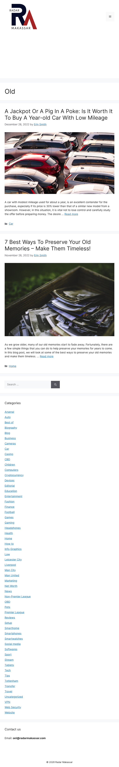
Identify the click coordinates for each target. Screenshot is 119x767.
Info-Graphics (13, 549)
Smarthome (12, 628)
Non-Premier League (18, 596)
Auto (8, 417)
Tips (7, 675)
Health (9, 533)
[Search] (55, 384)
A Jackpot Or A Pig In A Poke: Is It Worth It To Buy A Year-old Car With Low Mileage (59, 114)
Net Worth (11, 586)
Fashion (9, 501)
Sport (8, 654)
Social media (13, 644)
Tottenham (11, 680)
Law (7, 554)
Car (11, 223)
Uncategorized (14, 696)
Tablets (9, 665)
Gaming (9, 522)
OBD (7, 601)
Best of (9, 422)
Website (10, 712)
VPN (7, 702)
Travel (8, 691)
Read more (71, 214)
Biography (11, 427)
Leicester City (13, 559)
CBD (7, 459)
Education (11, 491)
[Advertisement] (59, 56)
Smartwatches (14, 638)
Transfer (10, 686)
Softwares (11, 649)
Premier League (14, 612)
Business (10, 438)
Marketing (11, 580)
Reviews (10, 617)
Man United (12, 575)
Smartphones (13, 633)
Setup (8, 622)
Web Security (13, 707)
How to (9, 543)
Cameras (10, 443)
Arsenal (9, 411)
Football (10, 512)
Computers (11, 469)
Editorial (10, 485)
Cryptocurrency (14, 475)
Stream (9, 659)
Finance (9, 506)
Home (12, 366)
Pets (7, 607)
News (8, 591)
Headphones (13, 527)
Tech (8, 670)
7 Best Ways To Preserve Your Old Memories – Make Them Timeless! (48, 245)
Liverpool (10, 564)
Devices (9, 480)
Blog (7, 433)
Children (10, 464)
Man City (10, 570)
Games (9, 517)
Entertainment (13, 496)
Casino (9, 454)
